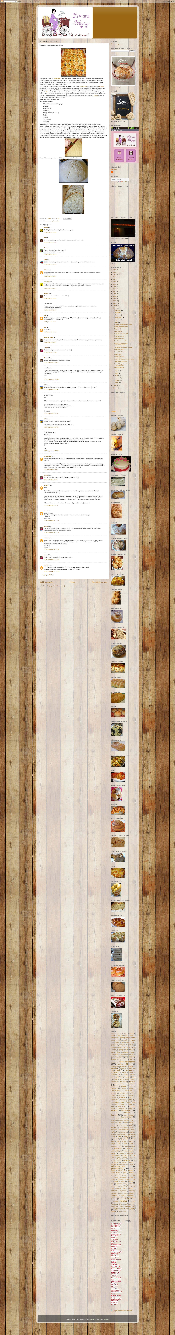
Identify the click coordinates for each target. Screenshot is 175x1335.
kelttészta (125, 1110)
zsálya (120, 1211)
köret (126, 1131)
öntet (114, 1160)
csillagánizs (130, 1054)
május (116, 373)
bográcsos (113, 1047)
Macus (96, 95)
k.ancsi (46, 510)
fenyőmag (128, 1076)
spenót (132, 1185)
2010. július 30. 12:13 (50, 332)
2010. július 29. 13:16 (50, 254)
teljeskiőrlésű (130, 1195)
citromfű (121, 1051)
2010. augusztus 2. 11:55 (51, 413)
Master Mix (130, 1148)
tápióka (125, 1193)
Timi (47, 92)
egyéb (117, 1070)
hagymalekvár (128, 1090)
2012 (114, 303)
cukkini (113, 1052)
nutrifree (132, 1157)
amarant (131, 1033)
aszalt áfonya (114, 1037)
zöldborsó (116, 1210)
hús (131, 1097)
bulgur (114, 1049)
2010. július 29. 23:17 (50, 310)
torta (128, 1199)
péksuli (132, 1164)
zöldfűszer (130, 1210)
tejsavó (122, 1195)
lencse (133, 1136)
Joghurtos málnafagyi (120, 361)
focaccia (113, 1077)
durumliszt (113, 1062)
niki (45, 315)
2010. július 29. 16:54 (50, 288)
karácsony (121, 1106)
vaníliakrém (127, 1204)
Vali (45, 237)
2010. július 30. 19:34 (50, 352)
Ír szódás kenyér (119, 336)
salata (116, 1181)
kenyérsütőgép (126, 1117)
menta (131, 1150)
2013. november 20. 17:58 (51, 532)
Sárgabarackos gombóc (121, 326)
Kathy (45, 248)
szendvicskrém (123, 1190)
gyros (131, 1086)
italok (129, 1101)
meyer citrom (114, 1151)
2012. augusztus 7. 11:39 (51, 505)
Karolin (46, 485)
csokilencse (132, 1056)
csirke (120, 1056)
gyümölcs (114, 1088)
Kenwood (120, 1113)
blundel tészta (123, 1045)
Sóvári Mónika (120, 1185)
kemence (47, 221)
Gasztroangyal (114, 1081)
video (121, 1206)
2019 (114, 286)
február (117, 380)
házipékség (122, 1097)
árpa (126, 1035)
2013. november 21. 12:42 (51, 571)
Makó (125, 1143)
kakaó (133, 1102)
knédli (125, 1122)
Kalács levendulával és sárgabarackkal (120, 344)
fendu (122, 1076)
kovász (113, 1127)
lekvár (119, 1136)
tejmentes (114, 1195)
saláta (122, 1181)
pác (134, 1160)
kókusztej (130, 1124)
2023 (114, 277)
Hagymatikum (114, 1092)
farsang (117, 1076)
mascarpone (117, 1148)
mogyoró (121, 1153)
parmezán (113, 1164)
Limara (46, 347)
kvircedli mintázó (122, 1134)
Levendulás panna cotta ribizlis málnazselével (123, 364)
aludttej (125, 1033)
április (116, 375)
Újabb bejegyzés (46, 582)
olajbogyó (118, 1159)
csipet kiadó (114, 1056)
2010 (114, 308)
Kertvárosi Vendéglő (115, 1118)
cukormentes (125, 1052)
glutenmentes (118, 1083)
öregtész (119, 1160)
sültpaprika (122, 1186)
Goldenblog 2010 (119, 356)
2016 (114, 293)
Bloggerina (130, 1044)
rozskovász (120, 1179)
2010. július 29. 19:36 (50, 298)
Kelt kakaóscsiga (119, 367)
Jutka (45, 270)
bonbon (119, 1047)
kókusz (113, 1124)
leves (133, 1138)
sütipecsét (118, 1188)
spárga (126, 1185)
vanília (120, 1204)
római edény (123, 1177)
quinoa (131, 1172)
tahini (120, 1193)
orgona (133, 1158)
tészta (125, 1197)
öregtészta (126, 1160)
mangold (132, 1145)
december (118, 310)
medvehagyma (115, 1150)
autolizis (132, 1039)
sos (131, 1183)
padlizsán (116, 1162)
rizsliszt (116, 1177)
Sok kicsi (126, 1183)
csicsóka (123, 1054)
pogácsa (53, 221)
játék (134, 1101)
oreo (129, 1158)
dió (131, 1059)
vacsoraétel (123, 1203)
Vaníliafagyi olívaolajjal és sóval (123, 347)
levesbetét (116, 1139)
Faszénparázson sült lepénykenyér (124, 341)
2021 (114, 282)
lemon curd (127, 1136)
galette (132, 1079)
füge (127, 1079)
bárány (119, 1040)
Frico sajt (122, 1079)
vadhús (131, 1203)
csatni (132, 1052)
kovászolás (114, 1129)
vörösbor (115, 1208)
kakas (115, 1104)
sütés (129, 1186)
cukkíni (118, 1052)
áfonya (113, 1033)
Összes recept (115, 44)
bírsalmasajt (122, 1044)
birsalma (113, 1044)
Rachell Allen (114, 1174)
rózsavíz (113, 1179)
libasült (122, 1139)
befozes (133, 1040)
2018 (114, 289)
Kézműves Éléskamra (123, 1120)
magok (130, 1141)
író (121, 1101)
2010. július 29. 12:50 (50, 232)
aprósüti (113, 1035)
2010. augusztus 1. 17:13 (51, 379)
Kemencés (57, 78)
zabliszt (121, 1208)
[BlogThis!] (65, 219)
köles (132, 1129)
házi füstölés (121, 1095)
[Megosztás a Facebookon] (69, 219)
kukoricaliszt (114, 1132)
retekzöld (120, 1175)
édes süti (123, 1064)
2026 (114, 270)
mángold (113, 1146)
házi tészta (130, 1095)
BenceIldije (47, 456)
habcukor (124, 1088)
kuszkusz (131, 1132)
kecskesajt (121, 1108)
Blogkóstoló (117, 329)
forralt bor (127, 1077)
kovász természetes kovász (126, 1127)
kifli (132, 1120)
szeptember (118, 317)
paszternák (121, 1164)
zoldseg (133, 1208)
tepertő (113, 1197)
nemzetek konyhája (126, 1155)
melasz (125, 1150)
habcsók (131, 1088)
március (117, 378)
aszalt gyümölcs (124, 1037)
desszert (113, 1059)
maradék (119, 1146)
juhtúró (122, 1102)
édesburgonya (114, 1066)
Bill (133, 1042)
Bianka (46, 357)
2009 (114, 385)
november (118, 312)
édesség (114, 1068)
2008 (114, 388)
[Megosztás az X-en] (67, 219)
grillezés (124, 1085)
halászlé (113, 1095)
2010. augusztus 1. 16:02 (51, 362)
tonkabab (122, 1199)
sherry (112, 1183)
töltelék (123, 1201)
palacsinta (124, 1162)
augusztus (118, 319)
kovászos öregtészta (124, 1129)
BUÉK (133, 1047)
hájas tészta (123, 1092)
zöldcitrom (123, 1209)
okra (112, 1158)
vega (133, 1204)
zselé (125, 1211)
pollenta (124, 1172)
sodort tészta (119, 1183)
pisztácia (120, 1170)
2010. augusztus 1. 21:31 (51, 389)
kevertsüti (113, 1120)
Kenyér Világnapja (128, 1115)
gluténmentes (131, 1083)
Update (116, 1203)
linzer (118, 1141)
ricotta (130, 1175)
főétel (133, 1077)
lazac (114, 1136)
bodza (131, 1046)
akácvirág (119, 1033)
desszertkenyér (123, 1059)
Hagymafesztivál (115, 1090)
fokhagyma (120, 1077)
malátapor (113, 1145)
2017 (114, 291)
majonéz (113, 1143)
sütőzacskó (114, 1190)
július (116, 322)
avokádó (113, 1040)
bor (124, 1047)
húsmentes (123, 1099)
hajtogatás (131, 1092)
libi (45, 385)
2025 (114, 272)
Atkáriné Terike (48, 337)
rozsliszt (128, 1179)
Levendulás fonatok (120, 352)
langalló (101, 86)
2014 (114, 298)
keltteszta (114, 1110)
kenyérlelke (113, 1117)
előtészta (113, 1074)
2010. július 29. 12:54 (50, 242)
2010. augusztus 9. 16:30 (51, 451)
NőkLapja (124, 1157)
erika (45, 259)
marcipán (126, 1146)
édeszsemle (123, 1068)
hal (132, 1093)
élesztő (124, 1072)
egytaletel (129, 1070)
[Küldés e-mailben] (64, 219)
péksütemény (117, 1168)
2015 (114, 296)
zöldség (113, 1211)
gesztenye (132, 1081)
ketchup (131, 1118)
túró (134, 1201)
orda (125, 1159)
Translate (124, 181)
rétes (125, 1175)
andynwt (93, 1319)
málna (119, 1145)
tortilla (134, 1198)
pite (125, 1170)
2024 (114, 274)
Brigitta (46, 293)
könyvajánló (120, 1131)
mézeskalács (128, 1151)
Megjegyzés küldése (48, 575)
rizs (134, 1175)
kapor (112, 1106)
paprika (131, 1162)
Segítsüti (130, 1181)
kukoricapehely (123, 1132)
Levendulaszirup (119, 338)
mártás (133, 1146)
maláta (131, 1143)
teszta (118, 1197)
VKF (134, 1206)
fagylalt (132, 1074)
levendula (125, 1138)
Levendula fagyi (118, 349)
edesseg (130, 1066)
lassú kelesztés (131, 1134)
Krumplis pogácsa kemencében (123, 324)
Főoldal (72, 582)
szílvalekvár (123, 1192)
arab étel (120, 1035)
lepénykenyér (116, 1138)
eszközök (126, 1074)
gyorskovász (114, 1086)
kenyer (127, 1113)
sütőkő (124, 1188)
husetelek (114, 1099)
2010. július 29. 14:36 (50, 276)
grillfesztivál (131, 1085)
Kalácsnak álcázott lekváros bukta (124, 359)
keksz (130, 1108)
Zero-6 (127, 1208)
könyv (113, 1131)
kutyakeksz (113, 1134)
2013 (114, 301)
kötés (132, 1131)
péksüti (131, 1169)
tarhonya (131, 1193)
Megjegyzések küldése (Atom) (56, 586)
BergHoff (128, 1042)
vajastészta (114, 1204)
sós (58, 221)
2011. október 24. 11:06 (51, 479)
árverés (131, 1035)
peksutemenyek (118, 1166)
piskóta (113, 1170)
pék (127, 1164)
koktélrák (131, 1122)
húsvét (130, 1099)
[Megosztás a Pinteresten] (71, 219)
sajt (134, 1179)
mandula (125, 1145)
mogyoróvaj (130, 1153)
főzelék (116, 1079)
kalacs (122, 1104)
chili (131, 1049)
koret (130, 1125)
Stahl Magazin (114, 1186)
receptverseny (132, 1174)
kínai (120, 1122)
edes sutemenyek (127, 1062)
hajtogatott (113, 1093)
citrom (113, 1051)
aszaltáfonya (124, 1039)
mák (119, 1143)
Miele (113, 1153)
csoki (125, 1056)
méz (121, 1151)
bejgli (123, 1042)
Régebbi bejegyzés (99, 582)
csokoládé (118, 1058)
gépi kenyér (123, 1081)
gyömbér (123, 1086)
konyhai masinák (123, 1125)
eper (119, 1074)
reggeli (114, 1175)
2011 (114, 305)
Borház (128, 1047)
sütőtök (130, 1188)
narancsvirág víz (115, 1155)
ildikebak (46, 281)
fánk (112, 1076)
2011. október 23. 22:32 (51, 469)
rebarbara (123, 1174)
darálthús (129, 1058)
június (116, 370)
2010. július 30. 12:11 (50, 322)
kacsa (128, 1102)
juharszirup (116, 1102)
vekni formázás (114, 1206)
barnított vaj (126, 1040)
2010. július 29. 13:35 (50, 264)
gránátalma (116, 1085)
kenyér (114, 1115)
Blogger (106, 1319)
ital (125, 1101)
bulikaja (121, 1049)
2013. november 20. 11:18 (51, 520)
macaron (124, 1141)
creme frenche (129, 1051)
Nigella (118, 1157)
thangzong (132, 1197)
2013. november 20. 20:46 (51, 549)
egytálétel (114, 1072)
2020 (114, 284)
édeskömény (122, 1066)
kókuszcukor (121, 1124)
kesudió (125, 1118)
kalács (130, 1104)
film (133, 1076)
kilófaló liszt (114, 1122)
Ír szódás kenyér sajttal (121, 333)
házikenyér (113, 1097)
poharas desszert (115, 1172)
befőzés (116, 1042)
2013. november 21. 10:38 (51, 559)
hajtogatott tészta (124, 1093)
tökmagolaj (115, 1201)
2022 (114, 279)
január (117, 382)
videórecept (128, 1206)
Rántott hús (117, 354)
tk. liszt (115, 1199)
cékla (126, 1049)
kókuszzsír (113, 1125)
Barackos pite (118, 331)
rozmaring (130, 1177)
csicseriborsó (114, 1054)
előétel (131, 1072)
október (117, 315)
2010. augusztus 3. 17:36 (51, 427)
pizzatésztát (83, 86)
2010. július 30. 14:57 (50, 342)
